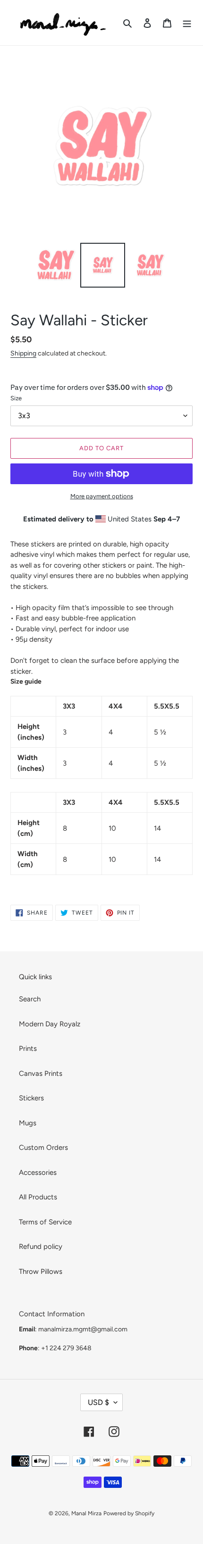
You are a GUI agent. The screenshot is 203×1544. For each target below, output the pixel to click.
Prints (28, 1048)
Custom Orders (43, 1147)
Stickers (31, 1098)
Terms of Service (45, 1222)
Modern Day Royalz (49, 1024)
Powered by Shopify (128, 1513)
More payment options (101, 496)
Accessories (38, 1172)
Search (30, 999)
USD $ (98, 1402)
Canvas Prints (40, 1073)
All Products (38, 1197)
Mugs (27, 1123)
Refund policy (40, 1246)
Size (16, 398)
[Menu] (187, 23)
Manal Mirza (86, 1513)
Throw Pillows (40, 1271)
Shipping (23, 353)
